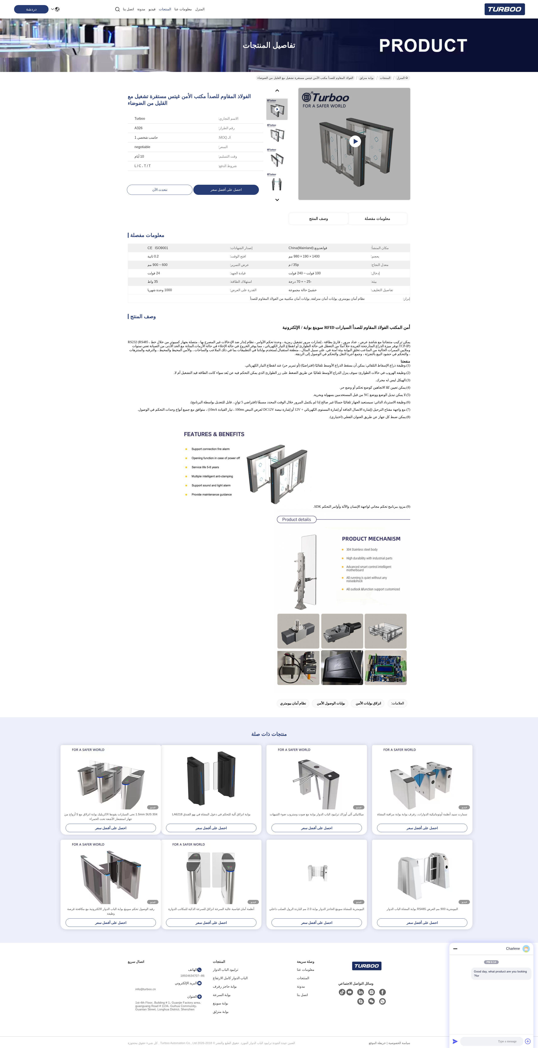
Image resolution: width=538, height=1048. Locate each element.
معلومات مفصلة (377, 219)
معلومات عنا (183, 9)
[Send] (455, 1041)
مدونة (141, 9)
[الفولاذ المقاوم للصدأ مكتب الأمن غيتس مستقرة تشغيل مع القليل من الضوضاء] (354, 144)
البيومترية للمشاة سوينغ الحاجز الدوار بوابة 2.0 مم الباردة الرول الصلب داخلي (316, 909)
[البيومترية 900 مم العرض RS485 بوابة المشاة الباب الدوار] (422, 873)
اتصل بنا (128, 9)
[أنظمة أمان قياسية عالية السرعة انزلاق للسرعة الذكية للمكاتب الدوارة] (211, 873)
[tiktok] (342, 992)
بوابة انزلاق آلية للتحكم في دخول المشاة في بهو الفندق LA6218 (211, 814)
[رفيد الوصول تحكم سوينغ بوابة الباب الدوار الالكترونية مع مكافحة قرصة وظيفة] (111, 873)
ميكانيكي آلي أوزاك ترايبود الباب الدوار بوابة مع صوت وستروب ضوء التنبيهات (317, 814)
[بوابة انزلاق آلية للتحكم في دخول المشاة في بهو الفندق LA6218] (211, 778)
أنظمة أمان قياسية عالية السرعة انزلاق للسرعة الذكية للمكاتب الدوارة (211, 909)
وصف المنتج (318, 219)
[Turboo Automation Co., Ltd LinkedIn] (360, 992)
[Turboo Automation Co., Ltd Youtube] (349, 992)
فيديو (152, 9)
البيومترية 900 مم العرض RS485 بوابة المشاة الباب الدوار (422, 909)
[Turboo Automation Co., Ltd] (504, 9)
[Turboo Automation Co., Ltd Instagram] (371, 992)
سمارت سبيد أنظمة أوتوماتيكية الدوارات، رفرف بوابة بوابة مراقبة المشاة (422, 814)
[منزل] (366, 971)
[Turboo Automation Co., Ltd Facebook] (382, 992)
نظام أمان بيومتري (293, 703)
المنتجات (165, 9)
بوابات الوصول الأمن (331, 703)
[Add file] (528, 1041)
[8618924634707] (382, 1001)
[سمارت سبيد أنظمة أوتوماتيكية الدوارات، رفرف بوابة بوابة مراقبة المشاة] (422, 778)
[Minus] (455, 948)
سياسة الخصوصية (399, 1043)
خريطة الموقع (377, 1043)
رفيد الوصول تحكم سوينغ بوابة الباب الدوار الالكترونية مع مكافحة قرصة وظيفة (110, 911)
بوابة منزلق (367, 78)
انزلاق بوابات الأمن (368, 703)
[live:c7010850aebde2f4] (360, 1001)
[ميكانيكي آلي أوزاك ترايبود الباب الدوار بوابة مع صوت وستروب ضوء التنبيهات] (317, 778)
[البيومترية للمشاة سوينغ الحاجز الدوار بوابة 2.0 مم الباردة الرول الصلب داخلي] (316, 873)
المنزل (199, 9)
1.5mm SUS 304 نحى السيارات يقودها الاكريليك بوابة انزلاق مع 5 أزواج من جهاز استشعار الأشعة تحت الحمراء (110, 817)
